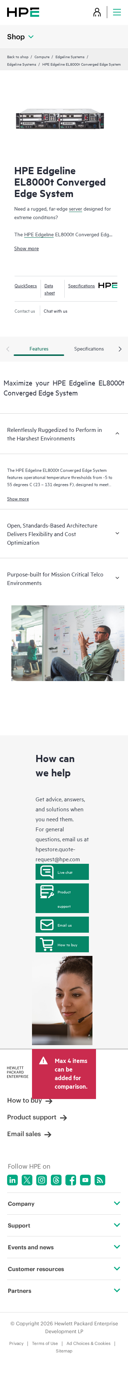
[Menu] (117, 12)
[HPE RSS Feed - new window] (100, 1180)
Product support (64, 899)
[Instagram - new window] (41, 1180)
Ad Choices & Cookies (88, 1343)
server (75, 208)
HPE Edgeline (39, 234)
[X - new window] (27, 1180)
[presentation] (120, 349)
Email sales (24, 1134)
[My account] (97, 12)
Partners (19, 1290)
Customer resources (36, 1268)
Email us (65, 925)
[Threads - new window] (56, 1180)
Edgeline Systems (70, 56)
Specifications (81, 285)
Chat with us (56, 310)
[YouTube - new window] (85, 1180)
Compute (41, 56)
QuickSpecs (26, 285)
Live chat (65, 872)
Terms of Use (45, 1343)
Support (19, 1225)
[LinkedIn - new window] (12, 1180)
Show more (26, 248)
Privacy (16, 1343)
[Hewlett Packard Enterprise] (23, 12)
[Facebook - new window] (70, 1180)
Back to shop (17, 56)
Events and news (31, 1247)
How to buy (67, 944)
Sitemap (64, 1351)
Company (21, 1203)
